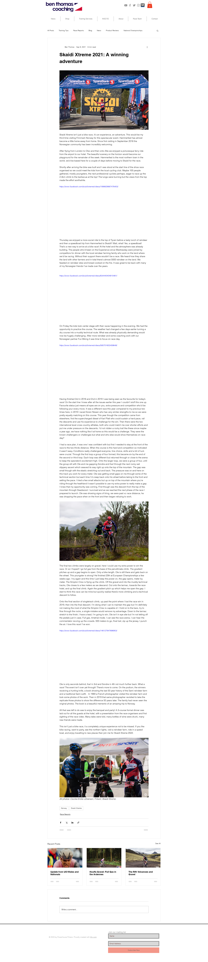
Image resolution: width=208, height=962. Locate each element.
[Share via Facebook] (60, 822)
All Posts (50, 30)
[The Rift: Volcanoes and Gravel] (143, 858)
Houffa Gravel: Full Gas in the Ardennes (103, 873)
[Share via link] (78, 822)
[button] (149, 5)
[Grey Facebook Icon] (130, 5)
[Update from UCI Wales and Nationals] (65, 858)
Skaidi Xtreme (76, 808)
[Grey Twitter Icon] (134, 5)
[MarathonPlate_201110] (142, 5)
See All (158, 843)
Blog (90, 30)
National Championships (133, 30)
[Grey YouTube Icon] (126, 5)
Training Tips (63, 30)
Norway (64, 808)
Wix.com (93, 937)
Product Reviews (112, 30)
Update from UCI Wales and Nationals (64, 873)
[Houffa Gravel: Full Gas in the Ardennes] (104, 858)
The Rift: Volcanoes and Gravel (141, 873)
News (99, 30)
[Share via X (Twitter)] (66, 822)
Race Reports (78, 30)
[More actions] (147, 47)
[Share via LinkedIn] (72, 822)
